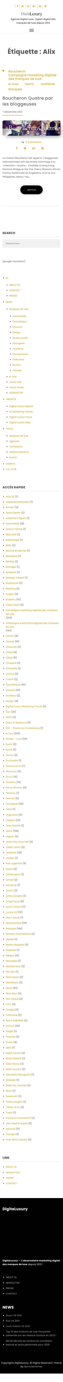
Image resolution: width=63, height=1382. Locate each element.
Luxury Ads (15, 382)
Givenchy (11, 771)
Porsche (10, 1036)
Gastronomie (20, 338)
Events (13, 457)
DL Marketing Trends (21, 411)
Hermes (10, 798)
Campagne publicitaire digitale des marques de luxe (32, 624)
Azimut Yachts (14, 529)
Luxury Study (16, 387)
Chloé (9, 652)
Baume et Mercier (16, 550)
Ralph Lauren (13, 1053)
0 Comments (33, 142)
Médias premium (19, 452)
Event (9, 744)
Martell (10, 939)
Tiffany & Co (13, 1107)
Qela (8, 1047)
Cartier (10, 636)
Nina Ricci (11, 993)
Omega (10, 1009)
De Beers (11, 695)
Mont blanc (12, 977)
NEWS (9, 302)
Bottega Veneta (15, 577)
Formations (15, 446)
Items (29, 84)
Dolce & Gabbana (16, 722)
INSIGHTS (11, 399)
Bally (8, 545)
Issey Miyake (13, 825)
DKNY (9, 717)
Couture (17, 327)
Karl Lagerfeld (14, 863)
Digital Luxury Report (21, 406)
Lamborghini (13, 874)
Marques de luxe (18, 309)
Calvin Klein (12, 604)
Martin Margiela (15, 944)
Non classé (12, 998)
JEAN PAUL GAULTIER (17, 841)
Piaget (9, 1031)
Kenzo (9, 869)
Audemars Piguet (16, 518)
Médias (10, 955)
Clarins (10, 673)
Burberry (11, 599)
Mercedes (11, 961)
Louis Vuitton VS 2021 (18, 1326)
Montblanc (12, 982)
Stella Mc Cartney (16, 1085)
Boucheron (17, 71)
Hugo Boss (12, 814)
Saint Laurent (13, 1069)
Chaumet (11, 646)
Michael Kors (13, 966)
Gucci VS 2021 (14, 1315)
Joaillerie (47, 84)
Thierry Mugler (14, 1101)
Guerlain (11, 782)
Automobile (19, 316)
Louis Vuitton (13, 906)
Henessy (11, 793)
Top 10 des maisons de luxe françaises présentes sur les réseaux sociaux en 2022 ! (31, 1333)
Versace (10, 1128)
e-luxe (13, 84)
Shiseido (11, 1080)
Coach (10, 679)
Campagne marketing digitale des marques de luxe (32, 77)
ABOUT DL (14, 285)
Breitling (10, 588)
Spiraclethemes (33, 1366)
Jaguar (10, 836)
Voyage (17, 370)
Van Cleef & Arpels (17, 1123)
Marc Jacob (13, 917)
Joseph (10, 858)
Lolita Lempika (14, 896)
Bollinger (11, 566)
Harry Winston (14, 787)
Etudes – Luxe (14, 738)
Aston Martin (13, 512)
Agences (14, 441)
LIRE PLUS (31, 189)
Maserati (11, 950)
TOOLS (9, 428)
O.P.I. (8, 1004)
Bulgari (10, 594)
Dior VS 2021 (13, 1320)
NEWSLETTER (16, 392)
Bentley (10, 561)
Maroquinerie (20, 354)
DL (7, 277)
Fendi (9, 749)
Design (16, 332)
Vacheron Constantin (18, 1118)
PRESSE (13, 295)
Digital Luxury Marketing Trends (24, 706)
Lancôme (11, 885)
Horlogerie (19, 343)
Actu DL (10, 496)
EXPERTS (10, 463)
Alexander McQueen (17, 502)
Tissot (9, 1112)
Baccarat (11, 534)
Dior (8, 711)
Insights (10, 820)
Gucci (9, 776)
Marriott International (18, 934)
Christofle (11, 668)
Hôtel (9, 809)
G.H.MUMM (12, 760)
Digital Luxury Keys (20, 422)
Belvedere (11, 556)
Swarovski (11, 1096)
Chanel (10, 641)
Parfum (17, 365)
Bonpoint (11, 572)
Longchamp (13, 901)
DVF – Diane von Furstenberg (22, 728)
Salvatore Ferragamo (18, 1074)
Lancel (9, 879)
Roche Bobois (14, 1058)
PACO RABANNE (14, 1020)
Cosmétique (20, 321)
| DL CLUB (11, 469)
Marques (15, 89)
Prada (9, 1042)
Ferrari (9, 755)
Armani (10, 507)
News (9, 988)
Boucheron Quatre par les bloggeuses (28, 101)
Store (9, 1090)
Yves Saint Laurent (16, 1139)
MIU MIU (10, 971)
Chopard (11, 663)
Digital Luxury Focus (20, 417)
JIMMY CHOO (13, 847)
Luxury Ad (11, 912)
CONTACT (14, 290)
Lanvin (9, 890)
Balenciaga (12, 539)
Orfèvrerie (18, 359)
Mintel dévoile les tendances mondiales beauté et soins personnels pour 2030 (29, 1342)
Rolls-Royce (13, 1063)
